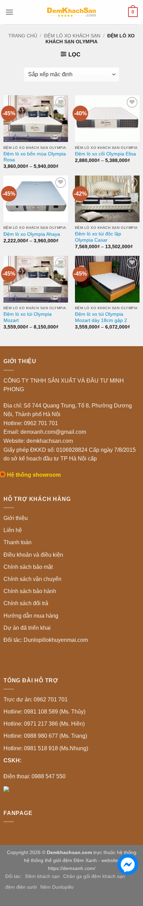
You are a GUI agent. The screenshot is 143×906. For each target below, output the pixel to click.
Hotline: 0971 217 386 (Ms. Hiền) (44, 724)
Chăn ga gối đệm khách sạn (94, 876)
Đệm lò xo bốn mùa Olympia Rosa (34, 157)
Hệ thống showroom (34, 475)
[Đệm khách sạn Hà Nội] (71, 12)
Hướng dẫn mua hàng (30, 616)
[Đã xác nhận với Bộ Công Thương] (6, 788)
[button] (9, 12)
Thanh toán (17, 542)
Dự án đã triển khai (27, 628)
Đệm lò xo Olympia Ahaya (31, 234)
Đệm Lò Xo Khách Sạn (72, 35)
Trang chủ (22, 35)
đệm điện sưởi (21, 887)
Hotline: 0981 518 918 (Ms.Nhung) (45, 748)
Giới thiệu (15, 518)
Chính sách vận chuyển (32, 579)
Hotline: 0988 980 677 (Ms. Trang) (45, 736)
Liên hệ (12, 530)
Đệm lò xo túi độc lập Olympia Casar (98, 237)
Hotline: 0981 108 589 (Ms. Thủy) (44, 712)
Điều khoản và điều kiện (33, 555)
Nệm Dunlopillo (57, 887)
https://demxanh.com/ (71, 868)
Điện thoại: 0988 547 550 (34, 776)
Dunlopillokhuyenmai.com (56, 640)
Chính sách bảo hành (29, 591)
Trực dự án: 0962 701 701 (35, 699)
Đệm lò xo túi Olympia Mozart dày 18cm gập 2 (101, 317)
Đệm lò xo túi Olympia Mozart (27, 317)
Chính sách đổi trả (25, 603)
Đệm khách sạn (42, 876)
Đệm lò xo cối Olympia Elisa (105, 153)
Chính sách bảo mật (28, 567)
